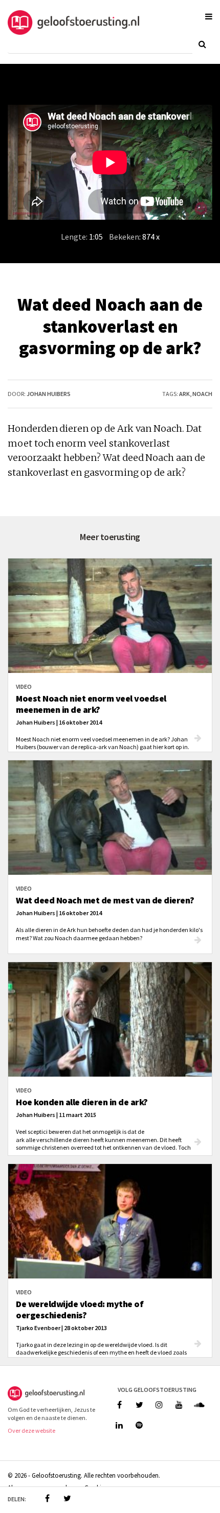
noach (202, 394)
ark (184, 394)
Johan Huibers (49, 394)
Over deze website (31, 1430)
